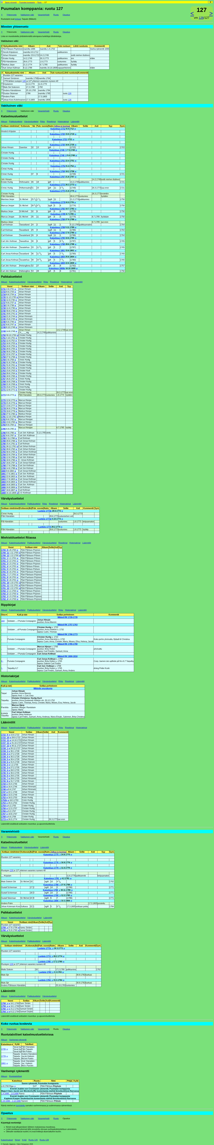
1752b (4, 800)
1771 (3, 390)
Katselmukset (7, 1140)
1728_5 (4, 759)
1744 (3, 316)
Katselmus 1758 (57, 171)
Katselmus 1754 (58, 166)
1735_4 (4, 770)
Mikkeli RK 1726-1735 (68, 617)
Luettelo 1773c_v (46, 948)
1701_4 (4, 566)
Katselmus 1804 (57, 257)
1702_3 (4, 596)
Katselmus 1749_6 (58, 155)
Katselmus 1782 (57, 209)
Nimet (17, 1140)
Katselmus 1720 (57, 134)
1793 (3, 452)
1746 (3, 322)
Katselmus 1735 (57, 145)
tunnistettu (20, 1105)
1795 (3, 457)
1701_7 (4, 575)
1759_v (4, 1006)
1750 (3, 335)
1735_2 (4, 765)
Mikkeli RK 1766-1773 (68, 634)
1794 (3, 455)
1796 (3, 460)
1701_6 (4, 572)
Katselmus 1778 (58, 202)
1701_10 (5, 583)
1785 (3, 429)
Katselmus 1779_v (52, 868)
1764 (3, 373)
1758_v (4, 927)
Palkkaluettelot (15, 122)
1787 (3, 436)
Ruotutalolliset (15, 1076)
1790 (3, 444)
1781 (3, 417)
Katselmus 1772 (57, 185)
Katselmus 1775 (57, 191)
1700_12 (5, 555)
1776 (3, 403)
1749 (3, 331)
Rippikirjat (51, 122)
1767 (3, 379)
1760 (3, 362)
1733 (3, 292)
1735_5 (4, 773)
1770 (3, 387)
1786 (3, 433)
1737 (3, 303)
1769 (3, 384)
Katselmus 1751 (57, 161)
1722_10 (5, 738)
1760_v (4, 930)
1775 (3, 400)
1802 (3, 476)
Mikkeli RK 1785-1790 (68, 644)
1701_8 (4, 577)
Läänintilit (75, 122)
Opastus (66, 15)
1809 (3, 493)
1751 (3, 338)
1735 (3, 297)
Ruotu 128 (44, 1140)
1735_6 (4, 776)
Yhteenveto (12, 15)
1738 (3, 305)
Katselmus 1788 (57, 219)
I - (2, 668)
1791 (3, 446)
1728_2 (4, 751)
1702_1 (4, 591)
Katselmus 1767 (57, 177)
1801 (3, 474)
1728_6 (4, 762)
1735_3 (4, 768)
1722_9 (4, 735)
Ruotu (39, 2)
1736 (3, 300)
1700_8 (4, 550)
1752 (3, 341)
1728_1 (4, 748)
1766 (3, 376)
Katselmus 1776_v (52, 863)
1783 (3, 422)
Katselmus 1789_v (51, 890)
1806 (3, 487)
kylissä (18, 19)
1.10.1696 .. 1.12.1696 (11, 1101)
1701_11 (5, 585)
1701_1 (4, 558)
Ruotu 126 (33, 1140)
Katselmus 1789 (57, 227)
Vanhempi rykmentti (18, 1040)
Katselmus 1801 (57, 251)
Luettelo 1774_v (45, 956)
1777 (3, 406)
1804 (3, 482)
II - (2, 661)
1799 (3, 468)
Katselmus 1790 (57, 233)
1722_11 (5, 740)
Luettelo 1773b (45, 511)
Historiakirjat (63, 122)
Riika (42, 122)
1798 (3, 466)
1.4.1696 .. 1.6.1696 (10, 1094)
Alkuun (4, 122)
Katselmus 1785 (58, 214)
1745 (3, 319)
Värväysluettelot (31, 122)
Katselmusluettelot (17, 282)
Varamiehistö (43, 15)
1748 (3, 327)
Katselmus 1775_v (52, 855)
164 (3, 621)
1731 (3, 289)
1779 (3, 411)
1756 (3, 352)
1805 (3, 485)
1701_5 (4, 569)
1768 (3, 382)
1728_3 (4, 754)
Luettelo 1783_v (46, 972)
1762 (3, 368)
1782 (3, 419)
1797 (3, 463)
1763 (3, 371)
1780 (3, 414)
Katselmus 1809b (57, 268)
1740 (3, 311)
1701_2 (4, 561)
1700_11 (5, 553)
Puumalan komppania (27, 2)
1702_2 (4, 594)
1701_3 (4, 564)
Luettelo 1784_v (45, 980)
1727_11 (5, 743)
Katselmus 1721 (59, 139)
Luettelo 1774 (44, 527)
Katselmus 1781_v (52, 878)
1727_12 (5, 746)
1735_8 (4, 781)
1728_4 (4, 757)
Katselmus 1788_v (52, 885)
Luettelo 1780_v (45, 962)
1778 (3, 409)
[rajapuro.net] (2, 2)
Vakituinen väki (27, 15)
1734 (3, 295)
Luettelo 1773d (45, 519)
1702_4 (4, 599)
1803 (3, 479)
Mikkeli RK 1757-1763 (68, 625)
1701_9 (4, 580)
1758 (3, 357)
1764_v (4, 1012)
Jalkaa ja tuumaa (62, 126)
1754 (3, 346)
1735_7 (4, 778)
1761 (3, 365)
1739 (3, 308)
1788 (3, 438)
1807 (3, 490)
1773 (3, 395)
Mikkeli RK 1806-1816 (68, 656)
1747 (3, 325)
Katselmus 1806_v (52, 901)
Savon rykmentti (11, 2)
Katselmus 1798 (57, 244)
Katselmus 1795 (57, 238)
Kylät (24, 1140)
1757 (3, 354)
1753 (3, 343)
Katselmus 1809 (57, 263)
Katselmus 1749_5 (58, 150)
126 (201, 17)
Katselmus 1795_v (52, 895)
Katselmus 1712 (58, 129)
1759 (3, 360)
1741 (3, 314)
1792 (3, 449)
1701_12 (5, 588)
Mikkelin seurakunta (43, 688)
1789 (3, 441)
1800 (3, 471)
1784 (3, 425)
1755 (3, 349)
